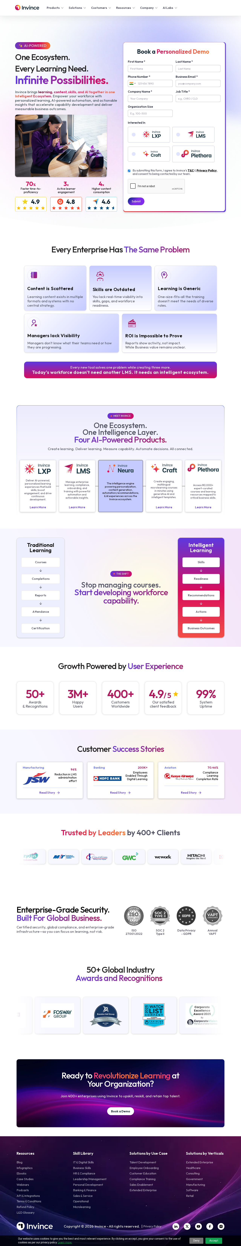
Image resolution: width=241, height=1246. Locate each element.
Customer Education (143, 1173)
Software (192, 1190)
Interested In (136, 122)
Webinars (23, 1185)
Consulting (193, 1173)
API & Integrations (28, 1196)
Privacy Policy (207, 170)
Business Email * (187, 76)
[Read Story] (49, 793)
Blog (19, 1162)
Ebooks (21, 1173)
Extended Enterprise (143, 1190)
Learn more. (65, 1242)
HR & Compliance (84, 1173)
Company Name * (140, 91)
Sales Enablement (141, 1185)
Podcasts (23, 1190)
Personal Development (88, 1185)
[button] (55, 8)
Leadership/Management (89, 1179)
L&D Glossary (25, 1212)
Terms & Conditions (29, 1201)
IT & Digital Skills (83, 1162)
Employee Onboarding (144, 1168)
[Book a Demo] (120, 1111)
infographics (25, 1168)
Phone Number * (139, 76)
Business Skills (82, 1168)
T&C (191, 170)
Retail (190, 1196)
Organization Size (140, 106)
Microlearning (82, 1207)
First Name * (136, 61)
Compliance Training (143, 1179)
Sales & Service (83, 1196)
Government (194, 1179)
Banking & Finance (84, 1190)
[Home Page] (27, 8)
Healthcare (193, 1168)
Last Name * (184, 61)
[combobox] (132, 83)
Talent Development (143, 1162)
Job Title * (183, 91)
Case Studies (25, 1179)
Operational (81, 1201)
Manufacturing (195, 1185)
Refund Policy (25, 1207)
